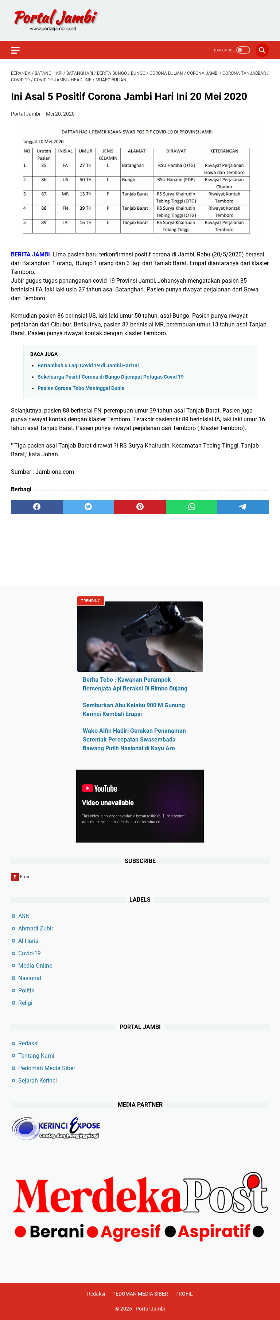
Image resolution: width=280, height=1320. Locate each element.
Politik (26, 990)
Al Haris (28, 940)
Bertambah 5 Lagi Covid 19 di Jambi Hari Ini (88, 366)
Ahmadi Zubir (35, 928)
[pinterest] (140, 507)
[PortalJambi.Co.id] (62, 20)
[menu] (19, 50)
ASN (24, 916)
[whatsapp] (192, 507)
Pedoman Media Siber (46, 1068)
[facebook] (37, 507)
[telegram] (243, 507)
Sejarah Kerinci (37, 1080)
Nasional (29, 978)
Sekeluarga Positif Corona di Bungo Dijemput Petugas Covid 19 (111, 377)
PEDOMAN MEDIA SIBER (140, 1294)
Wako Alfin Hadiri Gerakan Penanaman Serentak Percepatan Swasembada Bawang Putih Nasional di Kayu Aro (134, 739)
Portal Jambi (150, 1309)
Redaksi (28, 1043)
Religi (25, 1002)
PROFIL (184, 1294)
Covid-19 (29, 953)
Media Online (35, 965)
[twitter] (88, 507)
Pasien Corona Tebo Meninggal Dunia (81, 388)
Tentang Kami (36, 1055)
